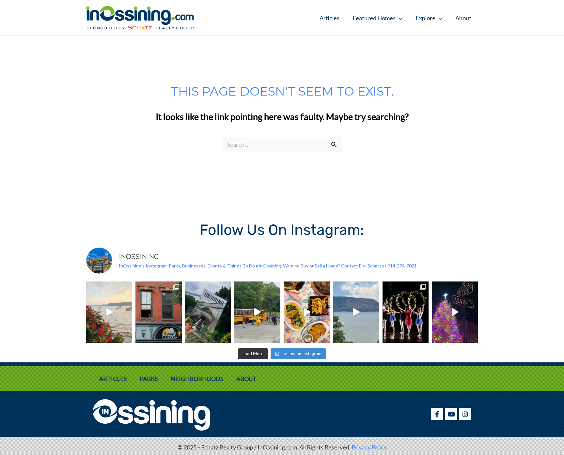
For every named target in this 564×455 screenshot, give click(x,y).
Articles (329, 18)
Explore (425, 18)
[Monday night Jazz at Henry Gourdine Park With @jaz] (109, 312)
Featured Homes (374, 18)
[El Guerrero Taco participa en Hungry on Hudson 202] (307, 312)
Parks (149, 378)
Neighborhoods (197, 378)
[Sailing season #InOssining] (356, 312)
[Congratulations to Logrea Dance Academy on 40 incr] (406, 312)
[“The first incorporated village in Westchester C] (208, 312)
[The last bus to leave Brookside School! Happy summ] (257, 312)
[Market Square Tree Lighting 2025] (455, 312)
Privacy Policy (369, 447)
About (463, 18)
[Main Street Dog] (158, 312)
